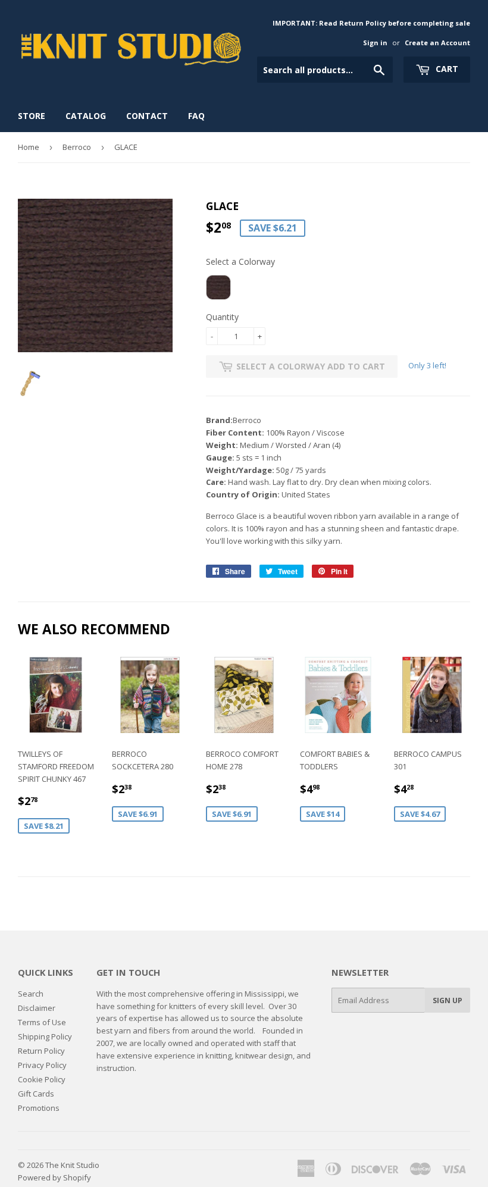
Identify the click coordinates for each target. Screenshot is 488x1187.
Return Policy (41, 1050)
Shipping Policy (45, 1036)
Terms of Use (42, 1022)
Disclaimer (36, 1008)
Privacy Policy (42, 1065)
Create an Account (437, 42)
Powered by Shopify (54, 1177)
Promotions (39, 1108)
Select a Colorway (240, 261)
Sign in (375, 42)
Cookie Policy (41, 1079)
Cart (445, 68)
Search (30, 993)
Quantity (222, 316)
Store (31, 115)
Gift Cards (36, 1093)
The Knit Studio (72, 1165)
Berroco (76, 147)
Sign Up (447, 1000)
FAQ (196, 115)
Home (28, 147)
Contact (147, 115)
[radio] (218, 287)
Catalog (85, 115)
